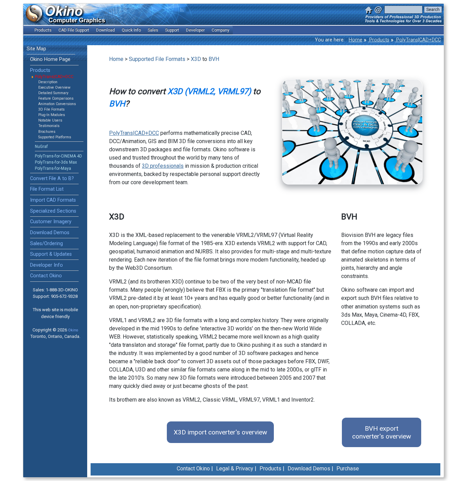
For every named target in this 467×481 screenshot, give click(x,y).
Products (378, 40)
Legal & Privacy (234, 468)
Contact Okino (46, 276)
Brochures (46, 131)
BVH (214, 59)
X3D (196, 59)
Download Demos (49, 233)
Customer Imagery (50, 222)
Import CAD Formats (53, 200)
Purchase (347, 468)
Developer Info (46, 265)
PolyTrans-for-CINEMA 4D (58, 156)
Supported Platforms (54, 137)
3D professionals (163, 166)
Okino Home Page (50, 59)
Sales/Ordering (46, 243)
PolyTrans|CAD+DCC (418, 40)
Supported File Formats (157, 59)
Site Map (36, 49)
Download (105, 30)
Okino (73, 330)
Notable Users (50, 120)
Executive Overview (54, 87)
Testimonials (48, 126)
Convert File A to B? (52, 178)
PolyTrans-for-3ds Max (56, 162)
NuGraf (41, 146)
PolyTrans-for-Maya (53, 168)
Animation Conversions (57, 104)
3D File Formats (51, 109)
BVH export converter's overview (381, 432)
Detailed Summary (53, 93)
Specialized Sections (53, 211)
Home (355, 40)
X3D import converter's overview (220, 432)
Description (47, 82)
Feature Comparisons (56, 98)
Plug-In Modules (51, 115)
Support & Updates (51, 254)
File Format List (47, 189)
